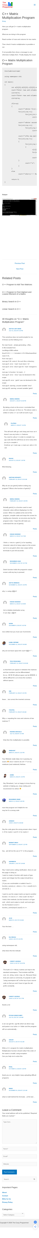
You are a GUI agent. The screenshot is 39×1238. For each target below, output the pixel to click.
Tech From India (15, 661)
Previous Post (20, 263)
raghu (11, 458)
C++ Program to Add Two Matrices (17, 284)
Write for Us (6, 1199)
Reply (35, 393)
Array (4, 21)
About (4, 1192)
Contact (5, 1196)
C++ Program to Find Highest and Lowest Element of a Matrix (16, 293)
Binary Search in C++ (11, 301)
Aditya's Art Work (15, 328)
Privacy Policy (7, 1202)
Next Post (19, 269)
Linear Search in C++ (11, 309)
